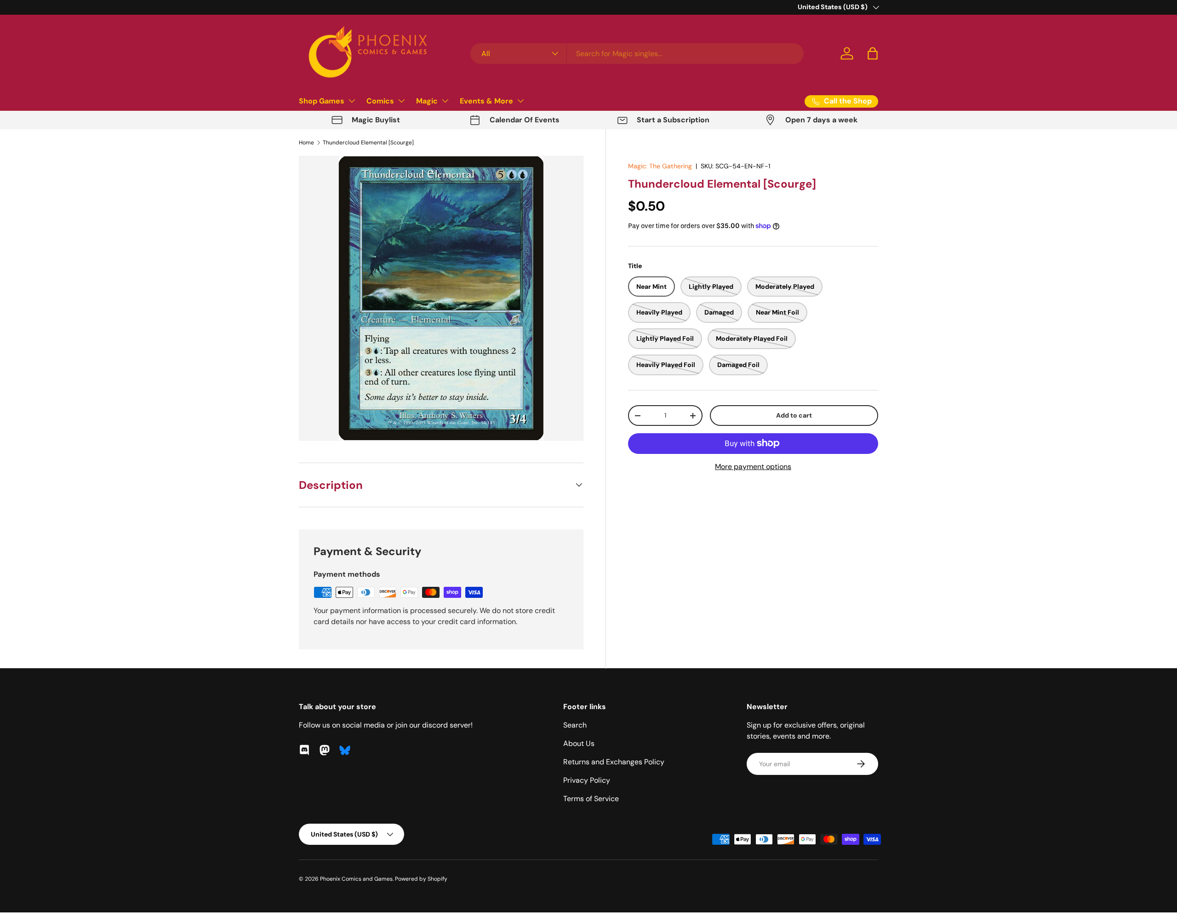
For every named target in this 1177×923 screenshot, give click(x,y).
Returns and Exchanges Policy (613, 762)
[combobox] (637, 53)
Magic (427, 101)
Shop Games (321, 101)
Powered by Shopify (421, 879)
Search (575, 725)
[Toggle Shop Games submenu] (351, 100)
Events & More (486, 101)
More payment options (753, 466)
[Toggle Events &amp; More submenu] (520, 100)
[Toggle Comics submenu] (401, 100)
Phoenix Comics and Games (356, 879)
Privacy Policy (586, 780)
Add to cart (794, 415)
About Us (578, 743)
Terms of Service (591, 798)
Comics (380, 101)
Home (306, 142)
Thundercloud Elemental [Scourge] (368, 142)
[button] (873, 53)
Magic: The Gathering (660, 166)
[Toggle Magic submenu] (445, 100)
